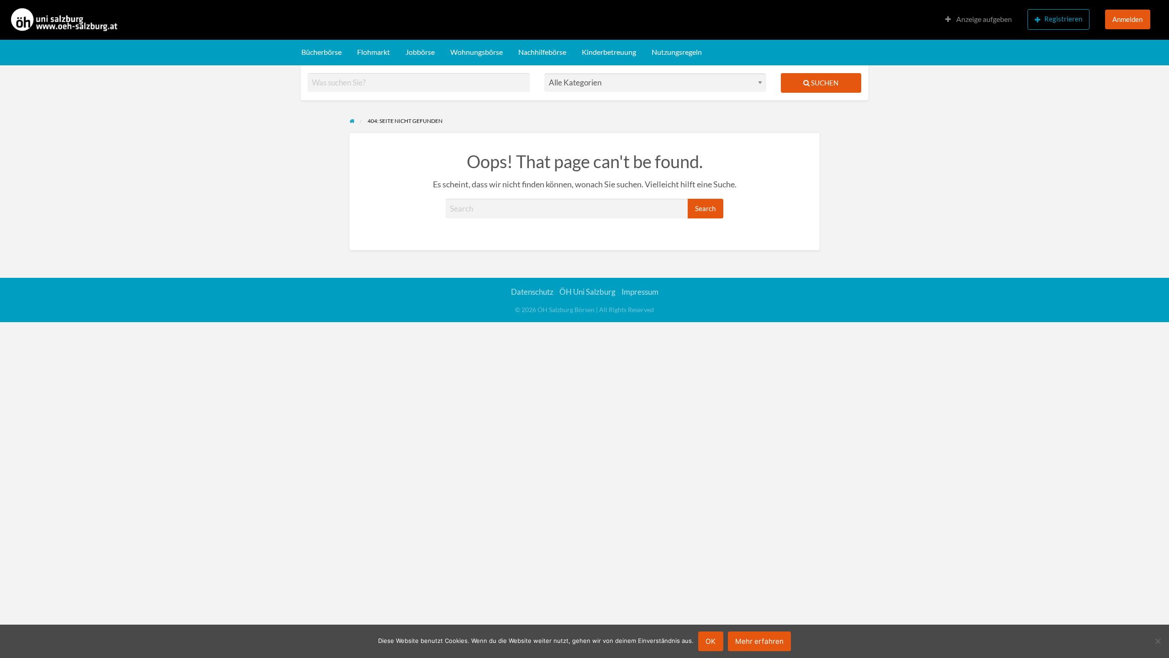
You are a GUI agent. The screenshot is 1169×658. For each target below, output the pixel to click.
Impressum (639, 292)
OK (711, 641)
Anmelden (1127, 19)
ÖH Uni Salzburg (587, 292)
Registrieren (1063, 19)
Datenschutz (532, 292)
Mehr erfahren (759, 641)
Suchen (824, 83)
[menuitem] (978, 20)
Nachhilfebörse (542, 52)
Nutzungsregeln (677, 52)
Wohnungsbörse (476, 52)
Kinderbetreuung (609, 52)
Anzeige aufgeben (983, 19)
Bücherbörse (321, 52)
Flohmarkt (373, 52)
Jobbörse (420, 52)
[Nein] (1157, 641)
